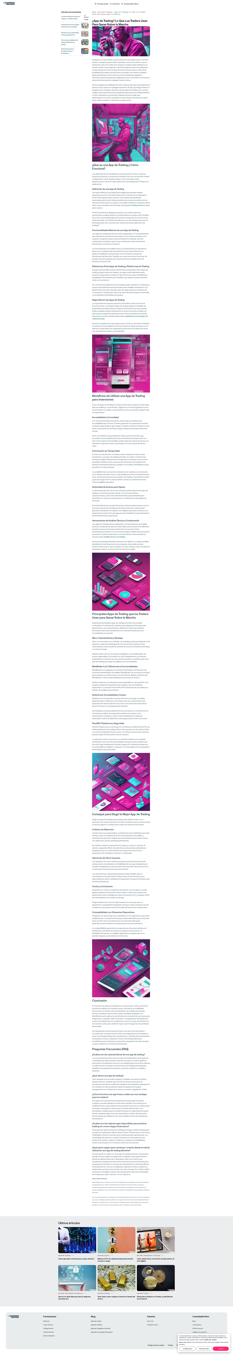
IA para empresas (49, 1335)
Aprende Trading (105, 12)
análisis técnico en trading (114, 537)
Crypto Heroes (48, 1325)
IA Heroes (138, 465)
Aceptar (220, 1348)
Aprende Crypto (96, 1321)
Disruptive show (152, 1325)
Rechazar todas (204, 1348)
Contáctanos (196, 1325)
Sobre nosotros (197, 1328)
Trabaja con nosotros (199, 1332)
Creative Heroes (48, 1332)
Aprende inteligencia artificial (100, 1328)
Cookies (170, 1345)
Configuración (187, 1348)
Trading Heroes (137, 205)
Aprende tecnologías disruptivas (101, 1332)
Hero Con (150, 1321)
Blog (94, 12)
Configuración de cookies (156, 1345)
